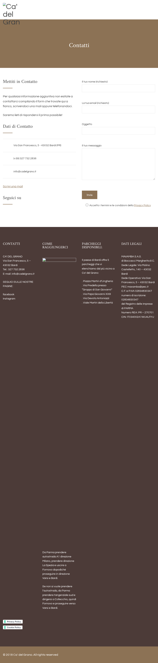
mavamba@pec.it (138, 286)
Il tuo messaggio (92, 145)
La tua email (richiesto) (95, 103)
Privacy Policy (142, 205)
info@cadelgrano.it (24, 171)
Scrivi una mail (13, 186)
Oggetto (87, 124)
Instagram (9, 298)
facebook (8, 294)
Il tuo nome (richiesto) (95, 81)
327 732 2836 (16, 269)
